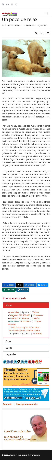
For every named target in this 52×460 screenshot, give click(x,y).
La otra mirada (28, 25)
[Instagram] (16, 4)
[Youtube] (7, 4)
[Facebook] (3, 4)
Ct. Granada (25, 321)
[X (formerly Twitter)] (42, 33)
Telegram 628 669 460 (19, 315)
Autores (38, 333)
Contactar (38, 315)
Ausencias (14, 312)
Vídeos (35, 312)
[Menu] (46, 14)
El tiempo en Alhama (19, 318)
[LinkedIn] (48, 33)
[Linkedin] (12, 4)
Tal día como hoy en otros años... (25, 327)
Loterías (36, 318)
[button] (26, 305)
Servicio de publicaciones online (24, 330)
